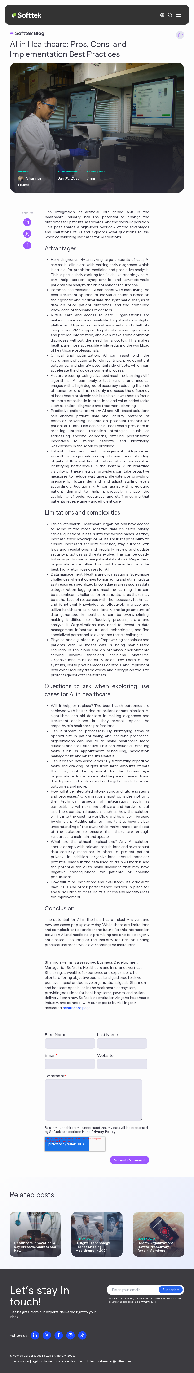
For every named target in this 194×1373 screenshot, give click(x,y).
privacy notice (19, 1361)
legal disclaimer (42, 1361)
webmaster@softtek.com (114, 1361)
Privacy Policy (103, 1131)
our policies (86, 1361)
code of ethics (65, 1361)
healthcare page (76, 1007)
